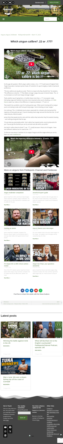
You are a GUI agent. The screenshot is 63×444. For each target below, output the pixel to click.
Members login (39, 2)
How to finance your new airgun (43, 228)
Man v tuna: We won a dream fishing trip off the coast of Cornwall (14, 379)
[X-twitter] (7, 2)
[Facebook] (3, 2)
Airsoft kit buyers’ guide (40, 192)
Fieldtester (14, 35)
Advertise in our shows (53, 410)
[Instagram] (13, 2)
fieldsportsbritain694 (24, 35)
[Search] (59, 19)
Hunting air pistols (10, 228)
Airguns (3, 35)
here (7, 420)
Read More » (7, 204)
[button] (22, 19)
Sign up (22, 417)
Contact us (49, 408)
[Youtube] (10, 2)
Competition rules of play (53, 424)
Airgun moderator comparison (14, 192)
